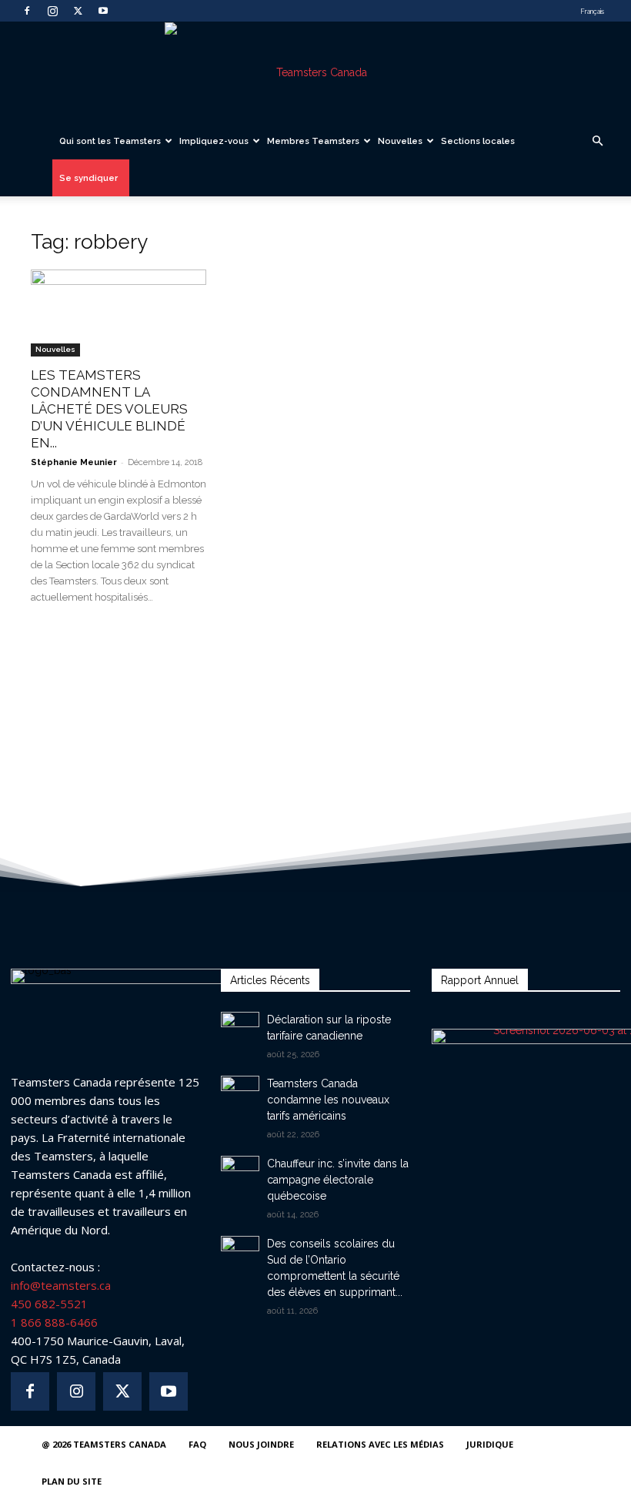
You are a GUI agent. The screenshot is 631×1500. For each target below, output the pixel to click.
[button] (597, 141)
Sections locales (478, 141)
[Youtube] (103, 11)
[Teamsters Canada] (315, 72)
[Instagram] (52, 11)
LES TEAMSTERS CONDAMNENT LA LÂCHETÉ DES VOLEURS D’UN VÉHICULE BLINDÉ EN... (109, 408)
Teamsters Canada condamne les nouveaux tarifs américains (328, 1099)
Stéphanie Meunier (74, 462)
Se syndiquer (88, 177)
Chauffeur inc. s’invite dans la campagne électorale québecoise (338, 1179)
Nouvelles (400, 141)
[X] (77, 11)
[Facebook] (26, 11)
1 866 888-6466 (54, 1322)
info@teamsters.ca (61, 1285)
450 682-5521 (49, 1303)
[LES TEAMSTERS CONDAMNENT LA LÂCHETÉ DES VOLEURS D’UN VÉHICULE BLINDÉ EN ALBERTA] (118, 313)
